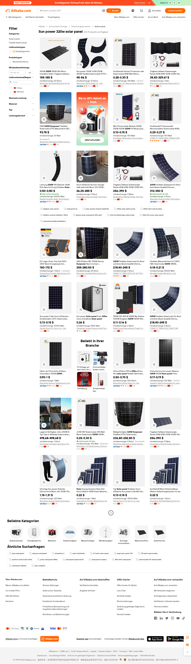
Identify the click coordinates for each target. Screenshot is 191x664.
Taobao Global (105, 651)
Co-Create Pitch (13, 590)
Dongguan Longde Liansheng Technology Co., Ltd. (55, 444)
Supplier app (82, 639)
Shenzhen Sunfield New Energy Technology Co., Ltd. (55, 83)
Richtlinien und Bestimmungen (56, 614)
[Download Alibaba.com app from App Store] (155, 639)
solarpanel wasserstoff (74, 560)
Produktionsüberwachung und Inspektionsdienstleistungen (56, 607)
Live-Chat (121, 590)
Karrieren (10, 601)
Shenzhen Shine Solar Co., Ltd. (89, 83)
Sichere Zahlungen (51, 585)
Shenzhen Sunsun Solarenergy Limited (55, 383)
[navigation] (21, 269)
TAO (115, 651)
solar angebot (39, 566)
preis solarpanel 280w (48, 560)
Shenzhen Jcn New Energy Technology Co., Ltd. (129, 83)
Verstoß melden (124, 614)
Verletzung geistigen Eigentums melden (131, 607)
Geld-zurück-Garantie (52, 590)
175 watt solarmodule (149, 553)
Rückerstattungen (125, 601)
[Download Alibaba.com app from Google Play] (176, 639)
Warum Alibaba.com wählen (17, 585)
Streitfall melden (124, 596)
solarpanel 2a (72, 209)
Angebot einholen (87, 590)
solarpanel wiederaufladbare (54, 221)
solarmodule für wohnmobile (150, 560)
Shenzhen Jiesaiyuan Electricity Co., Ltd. (166, 83)
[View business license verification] (120, 659)
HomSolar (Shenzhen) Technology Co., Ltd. (129, 138)
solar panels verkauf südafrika (97, 209)
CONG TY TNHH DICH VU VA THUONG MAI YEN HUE (129, 273)
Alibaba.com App (136, 639)
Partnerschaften (161, 606)
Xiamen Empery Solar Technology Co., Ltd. (55, 199)
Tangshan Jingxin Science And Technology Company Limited (92, 328)
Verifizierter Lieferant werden (166, 601)
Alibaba (42, 26)
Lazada (93, 651)
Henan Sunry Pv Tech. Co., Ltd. (53, 328)
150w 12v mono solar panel (152, 215)
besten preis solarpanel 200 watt (89, 215)
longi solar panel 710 (125, 553)
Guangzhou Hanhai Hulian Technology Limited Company (129, 197)
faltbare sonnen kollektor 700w (55, 215)
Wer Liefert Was (136, 651)
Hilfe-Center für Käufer (127, 585)
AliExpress (53, 651)
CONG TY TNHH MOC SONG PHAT (165, 138)
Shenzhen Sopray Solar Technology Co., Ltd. (166, 199)
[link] (187, 637)
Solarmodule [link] (100, 26)
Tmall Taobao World (79, 651)
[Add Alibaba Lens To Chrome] (49, 639)
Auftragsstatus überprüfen (165, 596)
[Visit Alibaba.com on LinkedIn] (161, 618)
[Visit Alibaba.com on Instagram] (172, 618)
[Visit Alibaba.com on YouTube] (178, 618)
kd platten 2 (59, 553)
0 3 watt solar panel (101, 553)
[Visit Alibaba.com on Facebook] (155, 618)
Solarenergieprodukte (80, 26)
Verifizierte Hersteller (89, 585)
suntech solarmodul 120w (22, 560)
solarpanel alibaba (19, 566)
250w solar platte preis (126, 209)
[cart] (142, 11)
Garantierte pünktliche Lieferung (57, 596)
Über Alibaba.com (14, 579)
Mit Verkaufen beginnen (164, 590)
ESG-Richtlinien (12, 596)
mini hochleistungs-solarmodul (122, 215)
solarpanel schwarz (99, 560)
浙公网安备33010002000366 (141, 660)
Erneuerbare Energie (58, 26)
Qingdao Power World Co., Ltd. (163, 273)
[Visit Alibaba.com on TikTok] (183, 618)
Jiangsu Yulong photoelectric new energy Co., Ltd (166, 383)
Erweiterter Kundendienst (54, 601)
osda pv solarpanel (39, 553)
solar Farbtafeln (78, 553)
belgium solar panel (51, 209)
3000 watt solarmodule (152, 209)
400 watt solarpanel (123, 560)
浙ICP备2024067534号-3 (167, 660)
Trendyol (123, 651)
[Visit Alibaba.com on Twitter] (166, 618)
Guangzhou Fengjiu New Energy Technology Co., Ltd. (55, 273)
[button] (103, 10)
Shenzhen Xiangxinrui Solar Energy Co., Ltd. (55, 142)
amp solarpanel (18, 553)
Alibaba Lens (11, 639)
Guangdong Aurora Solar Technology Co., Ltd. (92, 197)
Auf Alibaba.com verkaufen (165, 585)
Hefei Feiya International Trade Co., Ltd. (129, 328)
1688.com (64, 651)
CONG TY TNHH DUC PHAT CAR (164, 328)
